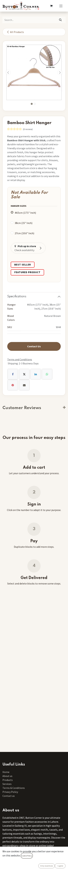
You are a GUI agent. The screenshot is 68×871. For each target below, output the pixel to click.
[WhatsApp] (47, 374)
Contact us (8, 795)
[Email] (24, 385)
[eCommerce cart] (51, 5)
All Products (17, 32)
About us (7, 776)
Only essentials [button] (46, 866)
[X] (24, 374)
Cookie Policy (26, 855)
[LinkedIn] (36, 374)
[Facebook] (13, 374)
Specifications (16, 296)
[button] (8, 72)
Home (5, 772)
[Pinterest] (13, 385)
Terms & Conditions (13, 788)
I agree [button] (60, 866)
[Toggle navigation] (61, 6)
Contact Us (34, 346)
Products (7, 780)
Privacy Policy (10, 791)
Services (7, 784)
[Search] (60, 20)
